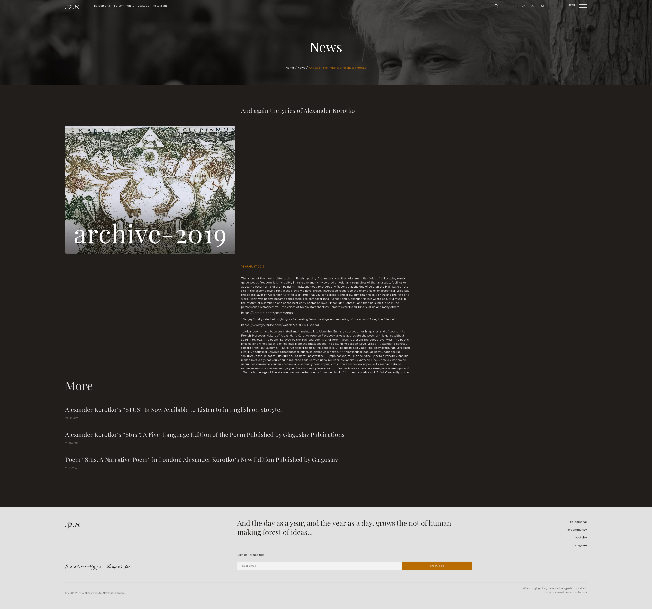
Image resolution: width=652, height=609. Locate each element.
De (533, 6)
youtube (581, 537)
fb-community (577, 530)
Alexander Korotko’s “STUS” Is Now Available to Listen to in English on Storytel (173, 409)
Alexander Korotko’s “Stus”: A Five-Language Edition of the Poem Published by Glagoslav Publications (205, 434)
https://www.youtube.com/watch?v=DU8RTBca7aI (280, 325)
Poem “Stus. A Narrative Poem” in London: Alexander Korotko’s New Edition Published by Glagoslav (201, 459)
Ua (514, 6)
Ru (542, 6)
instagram (580, 545)
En (524, 6)
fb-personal (578, 522)
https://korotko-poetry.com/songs (267, 313)
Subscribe (437, 566)
